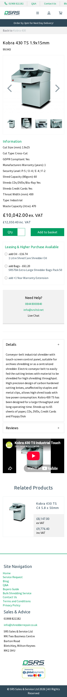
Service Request (13, 577)
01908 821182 (15, 3)
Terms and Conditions (17, 601)
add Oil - (28, 256)
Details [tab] (11, 344)
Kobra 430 (19, 30)
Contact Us (50, 3)
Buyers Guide (11, 589)
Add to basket (47, 232)
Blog (6, 581)
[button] (9, 98)
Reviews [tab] (12, 428)
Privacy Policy (11, 605)
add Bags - (35, 268)
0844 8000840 (33, 304)
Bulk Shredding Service (17, 593)
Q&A (33, 3)
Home (7, 573)
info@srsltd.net (33, 310)
